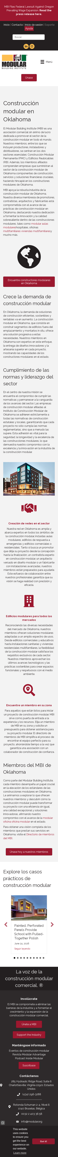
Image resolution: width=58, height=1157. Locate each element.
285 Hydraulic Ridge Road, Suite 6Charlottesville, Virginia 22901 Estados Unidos (31, 1085)
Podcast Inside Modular (29, 1058)
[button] (5, 924)
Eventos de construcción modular (29, 1050)
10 (43, 958)
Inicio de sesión (34, 24)
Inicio (7, 24)
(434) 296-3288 (31, 1094)
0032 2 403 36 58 (31, 1113)
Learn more (19, 1153)
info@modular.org (31, 1121)
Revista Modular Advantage (29, 1054)
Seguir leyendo (22, 948)
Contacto (17, 24)
